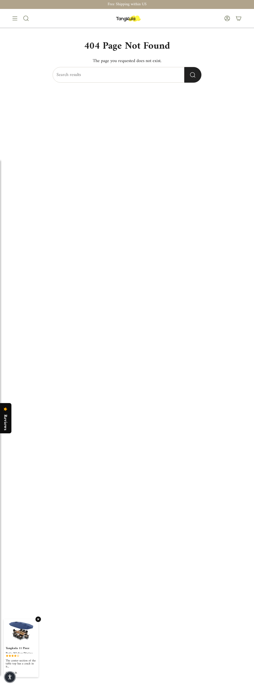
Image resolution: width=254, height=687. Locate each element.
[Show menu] (15, 18)
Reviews (5, 422)
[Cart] (238, 18)
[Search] (192, 75)
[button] (10, 677)
